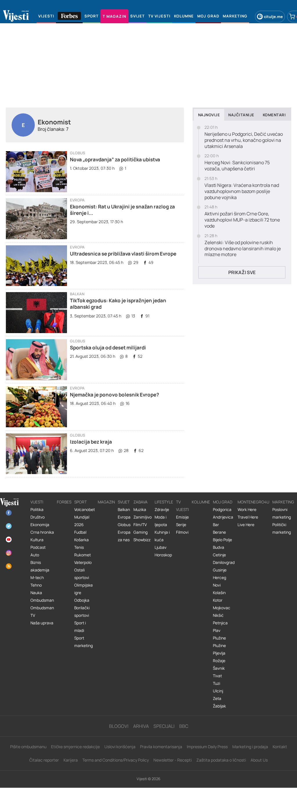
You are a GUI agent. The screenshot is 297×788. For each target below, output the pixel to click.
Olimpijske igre (83, 588)
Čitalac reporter (44, 760)
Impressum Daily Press (207, 746)
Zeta (217, 698)
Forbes (64, 502)
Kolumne (201, 502)
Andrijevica (223, 517)
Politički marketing (281, 528)
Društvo (37, 517)
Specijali (164, 726)
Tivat (217, 675)
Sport (80, 502)
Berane (219, 532)
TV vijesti (182, 505)
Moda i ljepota (161, 520)
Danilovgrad (224, 562)
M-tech (37, 577)
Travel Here (248, 517)
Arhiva (141, 726)
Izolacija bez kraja (91, 441)
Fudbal (80, 532)
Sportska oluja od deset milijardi (108, 347)
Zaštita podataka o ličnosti (221, 760)
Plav (216, 630)
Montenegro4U (253, 502)
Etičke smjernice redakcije (75, 746)
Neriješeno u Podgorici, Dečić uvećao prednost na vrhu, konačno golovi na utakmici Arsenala (243, 140)
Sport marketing (83, 641)
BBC (183, 726)
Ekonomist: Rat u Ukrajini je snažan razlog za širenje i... (122, 209)
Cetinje (219, 555)
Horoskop (163, 555)
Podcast (38, 547)
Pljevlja (219, 653)
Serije (181, 524)
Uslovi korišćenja (119, 746)
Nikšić (218, 615)
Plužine (219, 638)
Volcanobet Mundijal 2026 (84, 517)
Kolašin (219, 592)
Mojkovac (221, 607)
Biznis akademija (39, 566)
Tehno (36, 585)
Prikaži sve (242, 272)
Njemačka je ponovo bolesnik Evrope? (114, 394)
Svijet (124, 502)
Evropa (77, 200)
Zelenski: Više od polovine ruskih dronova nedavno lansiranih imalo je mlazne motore (242, 249)
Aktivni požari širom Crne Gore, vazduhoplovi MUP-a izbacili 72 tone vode (242, 220)
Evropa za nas (124, 536)
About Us (259, 760)
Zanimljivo (142, 517)
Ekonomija (39, 524)
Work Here (247, 509)
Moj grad (222, 502)
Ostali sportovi (81, 573)
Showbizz (142, 539)
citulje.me (273, 16)
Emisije (182, 517)
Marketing (283, 502)
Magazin (106, 502)
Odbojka (81, 600)
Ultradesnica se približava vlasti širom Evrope (123, 253)
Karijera (71, 760)
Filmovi (182, 532)
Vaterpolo (83, 562)
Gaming (140, 532)
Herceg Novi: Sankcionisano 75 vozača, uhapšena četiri (237, 166)
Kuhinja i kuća (162, 536)
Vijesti (36, 502)
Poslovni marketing (281, 513)
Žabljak (219, 706)
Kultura (37, 539)
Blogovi (118, 726)
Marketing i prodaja (250, 746)
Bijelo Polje (222, 539)
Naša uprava (41, 623)
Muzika (139, 509)
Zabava (140, 502)
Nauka (36, 592)
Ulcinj (218, 691)
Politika (37, 509)
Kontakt (280, 746)
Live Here (246, 524)
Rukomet (82, 555)
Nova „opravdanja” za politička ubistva (115, 159)
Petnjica (220, 623)
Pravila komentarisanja (161, 746)
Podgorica (222, 509)
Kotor (217, 600)
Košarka (81, 539)
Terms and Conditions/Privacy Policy (115, 760)
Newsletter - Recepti (172, 760)
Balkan (77, 294)
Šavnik (219, 668)
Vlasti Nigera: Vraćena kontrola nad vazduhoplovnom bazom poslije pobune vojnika (241, 191)
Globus (77, 153)
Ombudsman (42, 600)
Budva (218, 547)
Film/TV (140, 524)
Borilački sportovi (82, 611)
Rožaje (219, 660)
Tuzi (216, 683)
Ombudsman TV (42, 611)
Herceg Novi (219, 581)
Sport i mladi (80, 626)
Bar (216, 524)
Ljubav (160, 547)
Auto (34, 555)
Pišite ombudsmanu (28, 746)
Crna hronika (42, 532)
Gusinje (220, 570)
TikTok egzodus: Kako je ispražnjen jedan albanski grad (118, 303)
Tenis (79, 547)
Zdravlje (162, 509)
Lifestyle (164, 502)
